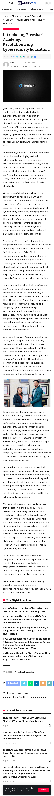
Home (6, 16)
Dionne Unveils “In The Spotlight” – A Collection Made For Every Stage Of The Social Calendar (25, 619)
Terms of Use (26, 791)
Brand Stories (11, 29)
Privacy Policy (11, 791)
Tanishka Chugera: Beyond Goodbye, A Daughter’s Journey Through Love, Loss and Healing (25, 630)
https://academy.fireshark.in (17, 567)
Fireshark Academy (25, 672)
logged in (21, 697)
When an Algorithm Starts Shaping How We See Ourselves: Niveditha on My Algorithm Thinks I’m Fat (26, 656)
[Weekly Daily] (27, 3)
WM (12, 63)
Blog (14, 16)
